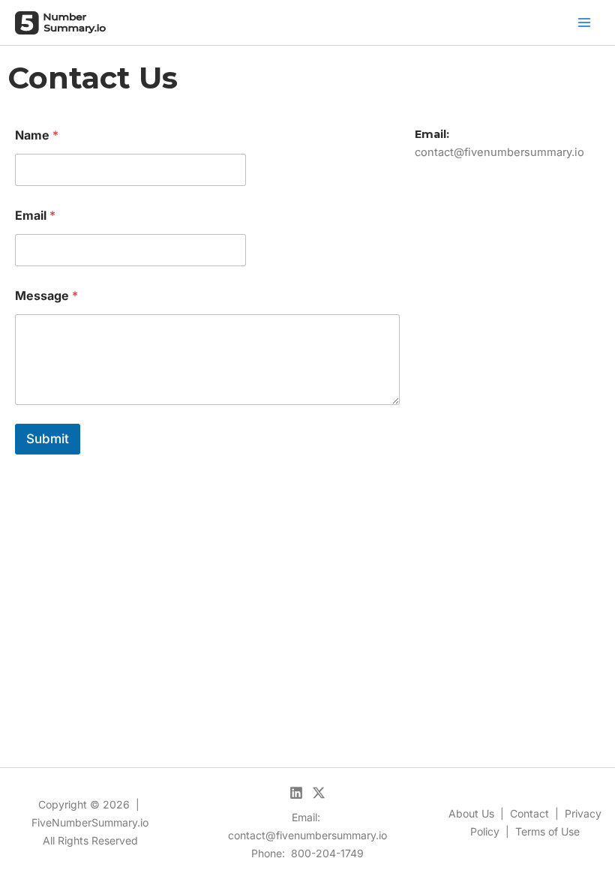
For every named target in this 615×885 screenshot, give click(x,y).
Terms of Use (547, 831)
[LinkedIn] (296, 793)
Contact (529, 813)
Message (46, 296)
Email (35, 215)
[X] (319, 793)
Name (36, 135)
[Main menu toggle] (584, 22)
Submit (47, 438)
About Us (471, 813)
